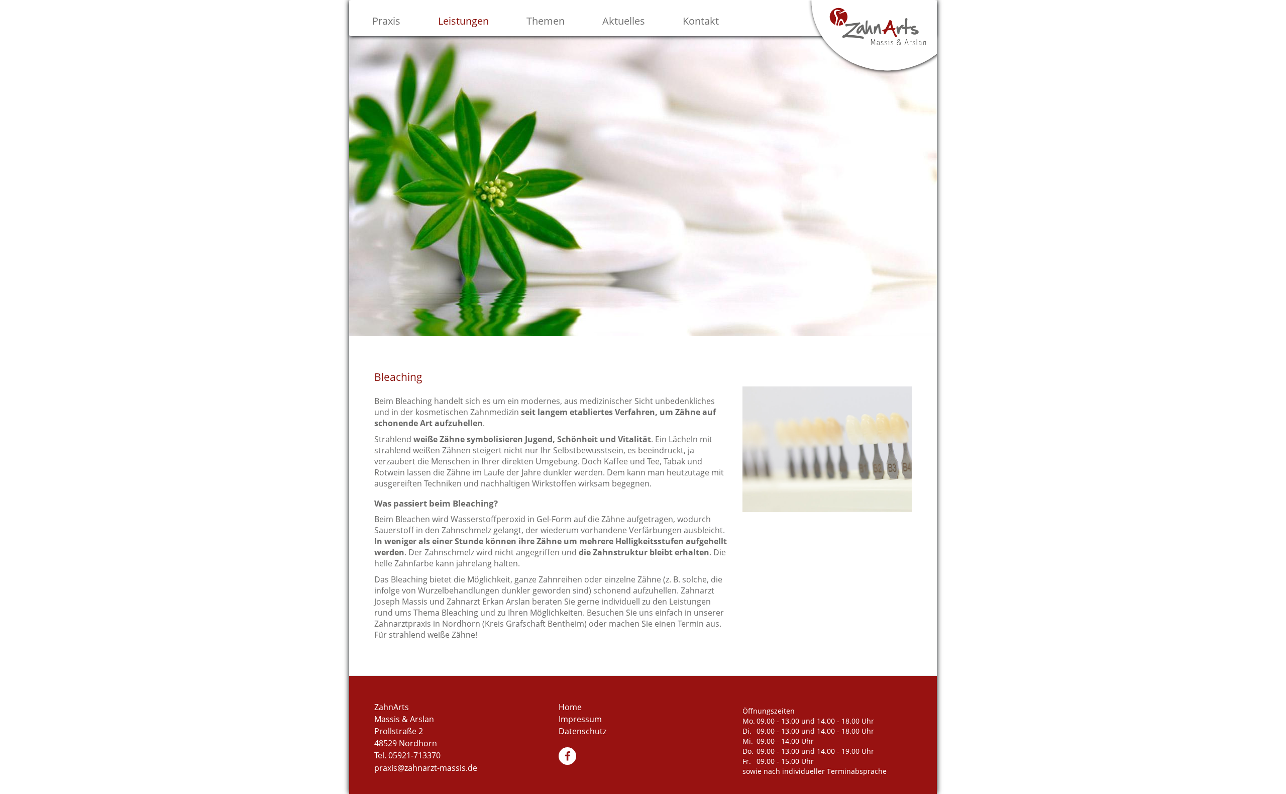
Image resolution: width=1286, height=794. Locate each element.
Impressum (580, 719)
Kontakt (701, 21)
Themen (545, 21)
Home (570, 707)
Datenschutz (582, 731)
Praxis (386, 21)
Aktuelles (623, 21)
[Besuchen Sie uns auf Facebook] (569, 757)
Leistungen (463, 21)
